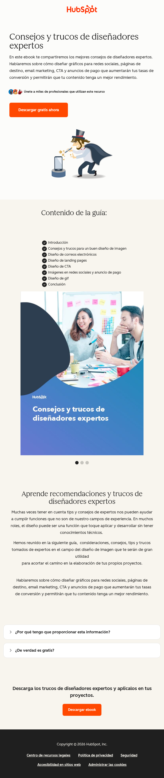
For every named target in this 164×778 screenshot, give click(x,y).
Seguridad (129, 755)
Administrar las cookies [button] (107, 765)
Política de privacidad (95, 755)
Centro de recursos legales (48, 755)
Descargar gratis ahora (38, 110)
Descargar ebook (82, 710)
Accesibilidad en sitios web (59, 765)
